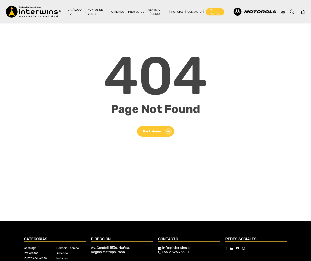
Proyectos (31, 253)
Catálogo (30, 248)
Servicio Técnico (67, 248)
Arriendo (62, 253)
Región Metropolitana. (108, 252)
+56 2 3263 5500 (175, 252)
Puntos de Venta (35, 258)
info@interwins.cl (176, 248)
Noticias (62, 258)
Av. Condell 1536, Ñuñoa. (110, 248)
